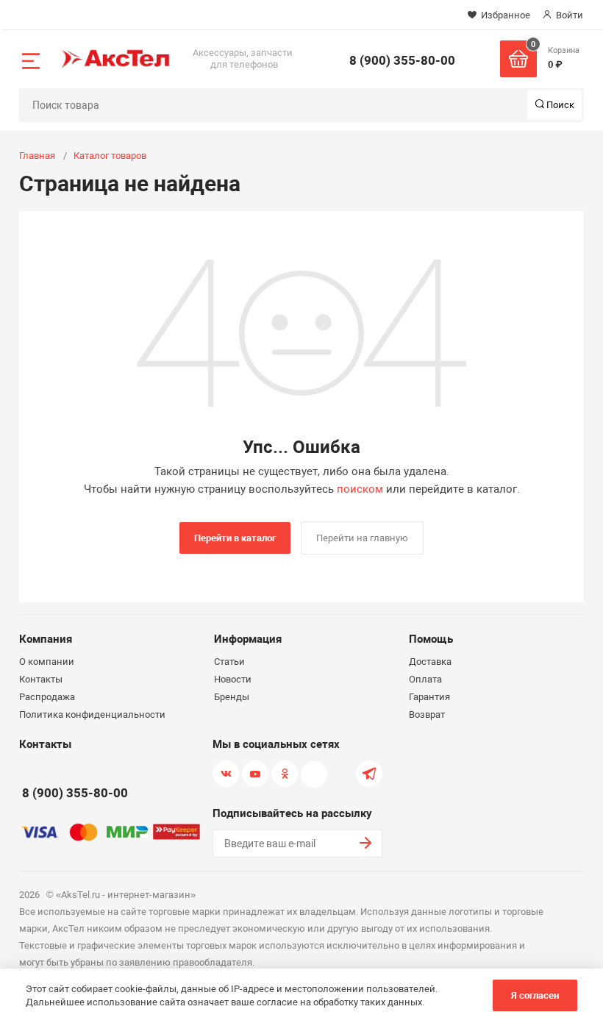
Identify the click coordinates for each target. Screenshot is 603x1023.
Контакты (41, 679)
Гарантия (429, 696)
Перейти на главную (362, 537)
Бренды (231, 696)
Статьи (229, 661)
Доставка (430, 661)
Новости (232, 679)
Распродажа (47, 696)
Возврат (427, 714)
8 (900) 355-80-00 (402, 60)
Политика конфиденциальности (92, 714)
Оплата (425, 679)
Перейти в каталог (235, 537)
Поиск (559, 104)
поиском (360, 489)
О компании (46, 661)
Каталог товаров (110, 155)
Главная (37, 155)
